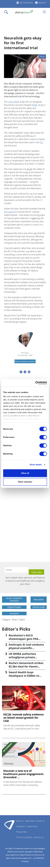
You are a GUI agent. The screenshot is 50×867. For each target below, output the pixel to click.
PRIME (34, 105)
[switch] (43, 437)
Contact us (39, 821)
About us (20, 821)
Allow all (25, 473)
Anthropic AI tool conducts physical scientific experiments (26, 648)
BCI (41, 142)
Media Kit (42, 2)
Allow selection (25, 482)
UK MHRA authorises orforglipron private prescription (22, 657)
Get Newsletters (26, 2)
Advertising (29, 821)
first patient (9, 211)
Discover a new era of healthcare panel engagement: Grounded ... (23, 774)
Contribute (20, 826)
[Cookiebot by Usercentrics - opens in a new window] (35, 383)
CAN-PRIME (13, 101)
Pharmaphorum (9, 824)
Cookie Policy (31, 826)
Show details (36, 464)
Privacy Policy (21, 832)
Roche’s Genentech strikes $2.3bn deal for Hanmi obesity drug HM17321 (26, 666)
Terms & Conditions (24, 837)
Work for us (39, 837)
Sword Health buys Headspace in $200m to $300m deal (24, 675)
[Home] (24, 12)
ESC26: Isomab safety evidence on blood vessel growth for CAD (23, 717)
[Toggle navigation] (7, 12)
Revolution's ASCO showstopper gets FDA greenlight (23, 639)
